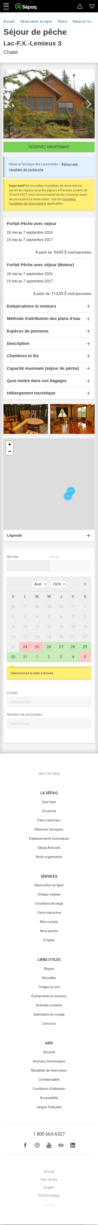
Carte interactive (49, 912)
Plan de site (49, 1179)
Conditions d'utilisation (49, 1089)
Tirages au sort (49, 987)
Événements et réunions (49, 996)
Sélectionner (20, 702)
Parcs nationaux (49, 820)
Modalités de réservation (49, 1070)
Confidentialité (49, 1079)
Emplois (49, 940)
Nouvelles (49, 978)
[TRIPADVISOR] (60, 1145)
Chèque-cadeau (49, 894)
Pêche (62, 21)
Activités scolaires (49, 1005)
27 (61, 647)
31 (25, 657)
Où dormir (49, 811)
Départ (54, 557)
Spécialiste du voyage (49, 1014)
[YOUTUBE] (49, 1145)
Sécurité (49, 1052)
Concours (49, 1023)
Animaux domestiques (49, 1061)
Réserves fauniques (49, 829)
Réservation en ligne (36, 21)
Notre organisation (49, 857)
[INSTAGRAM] (37, 1145)
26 (49, 647)
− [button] (9, 451)
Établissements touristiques (49, 838)
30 (13, 657)
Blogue (49, 968)
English (49, 1187)
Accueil (9, 21)
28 (73, 647)
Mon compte (49, 922)
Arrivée (12, 557)
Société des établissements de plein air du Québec (25, 7)
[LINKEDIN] (72, 1145)
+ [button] (9, 444)
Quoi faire (49, 802)
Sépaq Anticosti (49, 848)
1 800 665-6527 (49, 1134)
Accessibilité (49, 1098)
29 (85, 647)
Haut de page (49, 774)
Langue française (49, 1107)
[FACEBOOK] (25, 1145)
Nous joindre (49, 931)
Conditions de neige (49, 903)
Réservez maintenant (49, 147)
